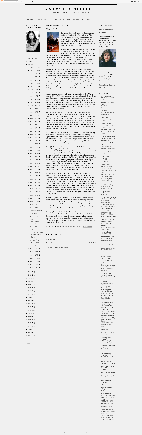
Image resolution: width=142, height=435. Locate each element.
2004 (29, 336)
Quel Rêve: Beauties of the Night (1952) (108, 139)
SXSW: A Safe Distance (108, 300)
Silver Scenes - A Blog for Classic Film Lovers (108, 319)
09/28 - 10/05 (34, 109)
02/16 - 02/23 (34, 249)
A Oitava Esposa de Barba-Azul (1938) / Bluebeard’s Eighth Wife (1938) (108, 169)
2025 (29, 64)
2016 (29, 297)
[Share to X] (87, 227)
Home (88, 19)
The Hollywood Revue (108, 372)
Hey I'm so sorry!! (106, 234)
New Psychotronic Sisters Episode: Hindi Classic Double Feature (108, 333)
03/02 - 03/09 (34, 205)
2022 (29, 278)
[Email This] (84, 227)
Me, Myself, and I (106, 232)
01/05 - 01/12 (34, 268)
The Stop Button (106, 387)
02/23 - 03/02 (34, 208)
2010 (29, 316)
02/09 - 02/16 (34, 252)
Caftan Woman (106, 123)
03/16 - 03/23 (34, 198)
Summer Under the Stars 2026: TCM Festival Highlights (108, 268)
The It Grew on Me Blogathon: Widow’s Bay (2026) (107, 240)
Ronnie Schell (105, 194)
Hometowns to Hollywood (105, 192)
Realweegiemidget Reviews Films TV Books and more (107, 304)
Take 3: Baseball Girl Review (107, 99)
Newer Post (49, 243)
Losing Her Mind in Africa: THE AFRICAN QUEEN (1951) (108, 285)
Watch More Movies (107, 400)
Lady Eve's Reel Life (107, 219)
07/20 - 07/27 (34, 141)
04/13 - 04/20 (34, 185)
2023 (29, 275)
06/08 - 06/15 (34, 160)
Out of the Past (106, 273)
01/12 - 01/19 (34, 264)
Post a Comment (51, 239)
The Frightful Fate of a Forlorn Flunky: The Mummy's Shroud (107, 180)
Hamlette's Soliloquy (107, 185)
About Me (30, 19)
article (58, 112)
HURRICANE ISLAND (108, 369)
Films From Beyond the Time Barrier (107, 176)
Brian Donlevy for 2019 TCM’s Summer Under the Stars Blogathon (108, 293)
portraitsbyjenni (106, 289)
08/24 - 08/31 (34, 125)
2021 (29, 281)
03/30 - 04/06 (34, 192)
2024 (29, 272)
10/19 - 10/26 (34, 99)
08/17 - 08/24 (34, 128)
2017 (29, 294)
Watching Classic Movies (106, 407)
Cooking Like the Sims (108, 363)
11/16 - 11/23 (34, 86)
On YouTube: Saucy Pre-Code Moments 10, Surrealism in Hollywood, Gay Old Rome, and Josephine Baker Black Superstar (108, 414)
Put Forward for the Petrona (107, 383)
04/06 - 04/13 (34, 189)
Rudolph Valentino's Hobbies (107, 358)
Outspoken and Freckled (106, 280)
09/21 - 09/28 (34, 112)
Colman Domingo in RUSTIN (107, 120)
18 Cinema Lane (106, 96)
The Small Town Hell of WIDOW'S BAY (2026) (108, 396)
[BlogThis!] (85, 227)
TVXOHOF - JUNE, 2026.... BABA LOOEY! (108, 216)
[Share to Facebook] (89, 227)
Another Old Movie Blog (107, 103)
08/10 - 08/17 (34, 131)
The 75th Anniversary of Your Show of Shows (36, 234)
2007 (29, 326)
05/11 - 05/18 (34, 173)
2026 (29, 61)
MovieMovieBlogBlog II (108, 245)
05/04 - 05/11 (34, 176)
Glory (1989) (34, 216)
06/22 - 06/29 (34, 153)
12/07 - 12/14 (34, 77)
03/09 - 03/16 (34, 201)
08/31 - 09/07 (34, 121)
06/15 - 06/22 (34, 157)
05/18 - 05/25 (34, 169)
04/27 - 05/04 (34, 179)
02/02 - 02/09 (34, 255)
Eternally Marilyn (106, 221)
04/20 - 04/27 (34, 182)
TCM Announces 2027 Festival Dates (108, 228)
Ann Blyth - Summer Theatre (107, 107)
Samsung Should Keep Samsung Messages (35, 242)
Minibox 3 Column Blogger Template (62, 432)
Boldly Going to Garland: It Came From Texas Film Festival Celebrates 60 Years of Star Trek (108, 150)
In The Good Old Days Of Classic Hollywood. (108, 198)
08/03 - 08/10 (34, 134)
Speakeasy (104, 329)
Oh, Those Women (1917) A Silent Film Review (107, 260)
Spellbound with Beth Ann (108, 346)
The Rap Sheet (106, 380)
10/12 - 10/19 (34, 102)
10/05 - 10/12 (34, 105)
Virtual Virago (106, 393)
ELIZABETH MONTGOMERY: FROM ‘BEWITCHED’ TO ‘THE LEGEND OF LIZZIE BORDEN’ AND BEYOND (108, 205)
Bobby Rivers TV (106, 117)
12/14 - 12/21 (34, 74)
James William (77, 432)
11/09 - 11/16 (34, 90)
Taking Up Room (106, 361)
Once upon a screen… (108, 265)
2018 (29, 291)
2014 (29, 304)
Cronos (103, 134)
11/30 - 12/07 (34, 80)
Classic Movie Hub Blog (107, 143)
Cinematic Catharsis (107, 132)
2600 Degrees (85, 432)
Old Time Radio (78, 19)
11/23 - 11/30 (34, 83)
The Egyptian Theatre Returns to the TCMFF (107, 113)
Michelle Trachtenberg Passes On (34, 221)
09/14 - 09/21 (34, 115)
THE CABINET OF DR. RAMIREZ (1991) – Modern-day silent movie (108, 251)
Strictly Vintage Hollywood (106, 354)
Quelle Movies (105, 298)
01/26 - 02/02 (34, 258)
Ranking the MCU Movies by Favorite (106, 187)
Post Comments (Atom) (61, 247)
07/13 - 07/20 (34, 144)
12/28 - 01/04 (34, 67)
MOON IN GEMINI (107, 236)
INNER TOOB (106, 213)
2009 (29, 320)
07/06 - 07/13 (34, 147)
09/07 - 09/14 (34, 118)
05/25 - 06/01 (34, 166)
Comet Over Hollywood (105, 157)
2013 (29, 307)
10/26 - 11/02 (34, 96)
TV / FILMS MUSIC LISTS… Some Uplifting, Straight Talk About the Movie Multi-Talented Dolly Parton (108, 311)
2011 (29, 313)
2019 (29, 288)
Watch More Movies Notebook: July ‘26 (107, 402)
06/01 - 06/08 (34, 163)
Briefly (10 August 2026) (106, 390)
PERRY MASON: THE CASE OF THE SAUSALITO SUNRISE (108, 127)
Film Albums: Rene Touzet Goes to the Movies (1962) (107, 324)
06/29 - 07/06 (34, 150)
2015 (29, 300)
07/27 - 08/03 (34, 137)
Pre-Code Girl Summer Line (108, 350)
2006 (29, 329)
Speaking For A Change (106, 338)
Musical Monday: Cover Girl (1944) (108, 161)
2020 (29, 284)
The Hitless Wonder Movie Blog (107, 367)
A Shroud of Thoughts (71, 8)
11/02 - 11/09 (34, 93)
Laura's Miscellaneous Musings (108, 225)
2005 (29, 332)
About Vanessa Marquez (44, 19)
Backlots (104, 111)
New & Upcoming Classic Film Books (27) (108, 276)
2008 (29, 323)
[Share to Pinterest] (91, 227)
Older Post (92, 243)
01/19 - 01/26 (34, 261)
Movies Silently (106, 256)
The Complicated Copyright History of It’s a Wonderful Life (108, 376)
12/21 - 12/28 (34, 70)
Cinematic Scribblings (108, 136)
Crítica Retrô (105, 164)
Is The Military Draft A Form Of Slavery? (108, 342)
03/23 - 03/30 (34, 195)
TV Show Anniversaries (62, 19)
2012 (29, 310)
